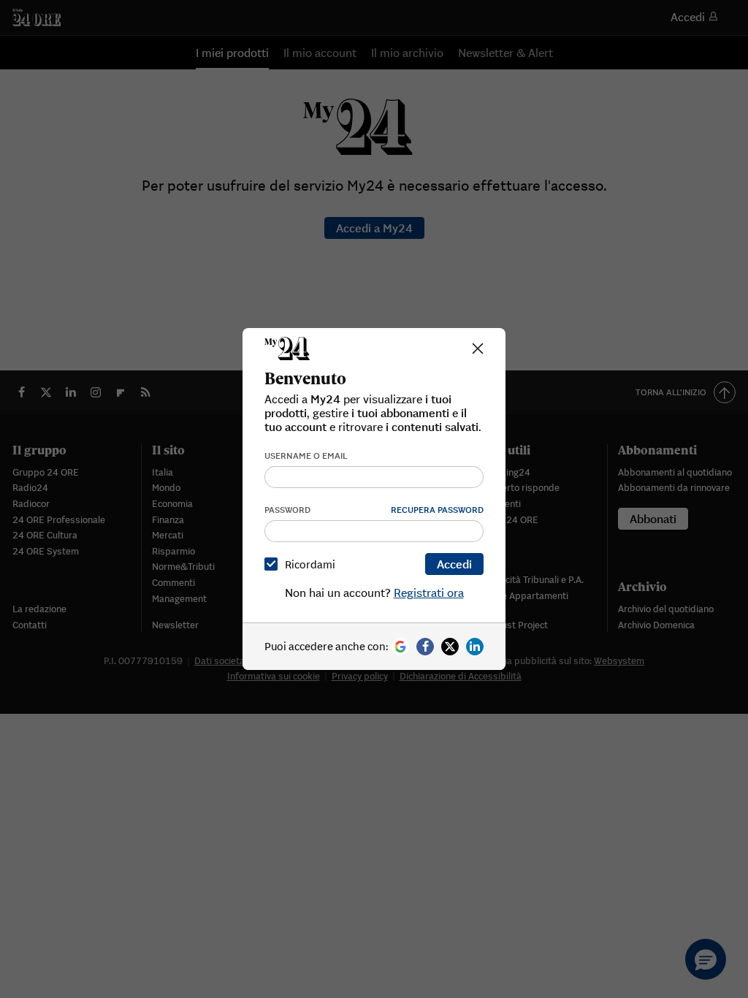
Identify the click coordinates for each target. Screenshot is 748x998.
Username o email (306, 455)
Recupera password (437, 509)
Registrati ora (429, 592)
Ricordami (310, 564)
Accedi (454, 564)
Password (287, 509)
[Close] (478, 348)
